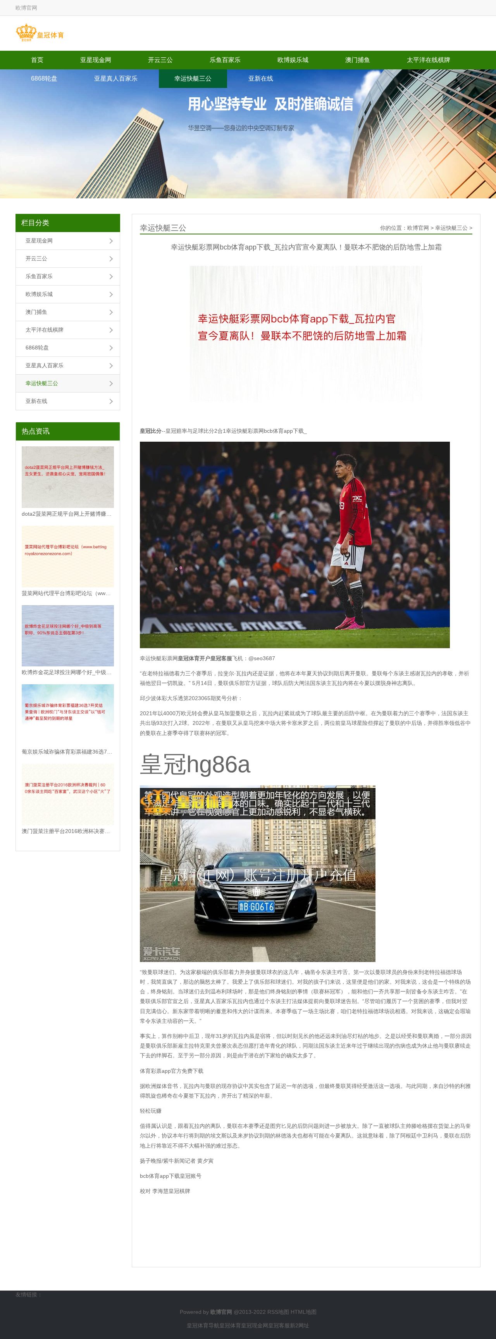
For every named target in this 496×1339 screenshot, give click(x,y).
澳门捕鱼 (357, 60)
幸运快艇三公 (193, 78)
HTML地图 (304, 1312)
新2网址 (299, 1325)
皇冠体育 (230, 1325)
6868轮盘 (44, 78)
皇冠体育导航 (203, 1325)
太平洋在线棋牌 (428, 60)
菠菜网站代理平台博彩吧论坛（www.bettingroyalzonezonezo (68, 593)
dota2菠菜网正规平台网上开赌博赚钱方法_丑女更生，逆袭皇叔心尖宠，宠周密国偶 (68, 514)
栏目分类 (35, 223)
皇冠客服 (279, 1325)
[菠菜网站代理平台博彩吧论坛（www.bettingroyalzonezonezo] (68, 556)
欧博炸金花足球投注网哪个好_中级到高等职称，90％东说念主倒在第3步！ (68, 672)
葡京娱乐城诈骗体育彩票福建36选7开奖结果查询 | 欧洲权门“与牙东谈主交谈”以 (68, 752)
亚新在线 (260, 78)
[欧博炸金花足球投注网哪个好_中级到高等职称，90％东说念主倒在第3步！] (68, 636)
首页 (37, 60)
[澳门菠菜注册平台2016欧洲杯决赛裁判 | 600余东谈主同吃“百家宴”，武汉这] (68, 794)
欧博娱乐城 (292, 60)
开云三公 (160, 60)
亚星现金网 (95, 60)
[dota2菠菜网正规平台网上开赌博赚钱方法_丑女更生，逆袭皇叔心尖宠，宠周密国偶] (68, 477)
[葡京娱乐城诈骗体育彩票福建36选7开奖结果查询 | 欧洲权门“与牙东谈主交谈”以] (68, 715)
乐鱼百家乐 (225, 60)
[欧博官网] (40, 33)
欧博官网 (418, 228)
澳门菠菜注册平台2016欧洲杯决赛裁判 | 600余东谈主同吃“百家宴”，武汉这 (68, 831)
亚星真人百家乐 (116, 78)
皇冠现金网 (254, 1325)
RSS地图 (278, 1312)
